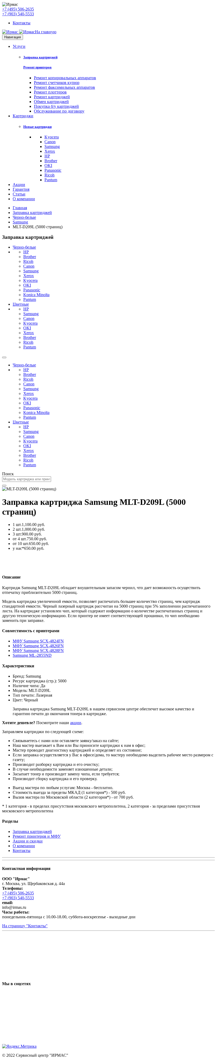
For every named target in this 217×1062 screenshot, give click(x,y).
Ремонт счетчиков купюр (56, 82)
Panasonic (52, 170)
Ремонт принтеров (37, 67)
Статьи (19, 194)
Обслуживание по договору (59, 111)
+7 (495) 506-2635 (18, 9)
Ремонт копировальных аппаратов (65, 78)
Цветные (21, 304)
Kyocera (51, 137)
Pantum (50, 180)
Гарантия (21, 189)
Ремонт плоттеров (50, 92)
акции (75, 722)
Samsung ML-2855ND (32, 655)
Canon (50, 141)
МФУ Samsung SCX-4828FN (38, 650)
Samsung (52, 146)
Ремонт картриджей (52, 97)
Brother (50, 161)
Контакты (21, 23)
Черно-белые (24, 217)
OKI (48, 165)
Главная (20, 208)
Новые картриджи (37, 127)
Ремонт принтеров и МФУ (37, 836)
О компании (24, 199)
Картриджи (23, 116)
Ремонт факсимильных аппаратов (64, 87)
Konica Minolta (36, 294)
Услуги (19, 46)
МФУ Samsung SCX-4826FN (38, 646)
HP (47, 156)
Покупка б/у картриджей (56, 106)
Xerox (49, 151)
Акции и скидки (28, 841)
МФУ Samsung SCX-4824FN (38, 641)
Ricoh (49, 175)
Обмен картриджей (51, 101)
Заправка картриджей (40, 57)
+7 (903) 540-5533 (18, 14)
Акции (19, 184)
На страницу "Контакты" (25, 926)
